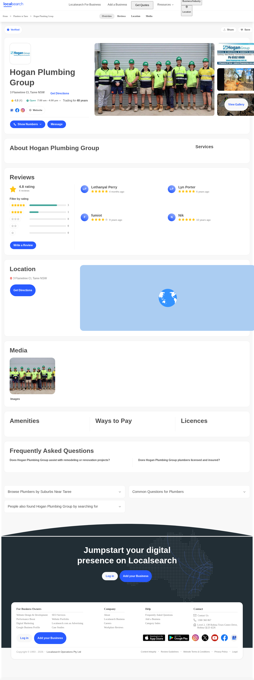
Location (135, 16)
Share (230, 29)
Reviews (121, 16)
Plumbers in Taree (20, 16)
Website (37, 110)
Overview (107, 16)
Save (247, 29)
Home (5, 16)
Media (149, 16)
